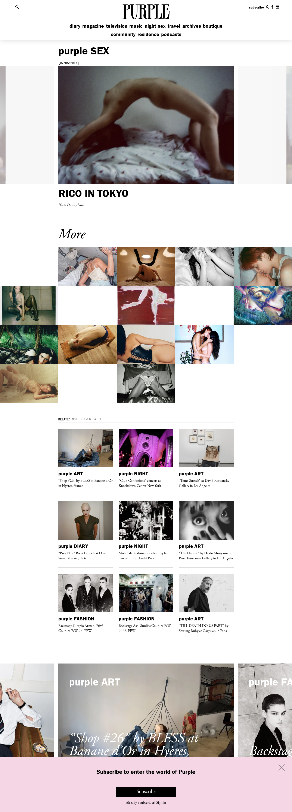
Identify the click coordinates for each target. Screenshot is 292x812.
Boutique (213, 26)
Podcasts (171, 34)
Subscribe (146, 791)
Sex (162, 26)
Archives (191, 26)
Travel (174, 26)
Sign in (161, 802)
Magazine (93, 26)
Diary (74, 26)
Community (123, 34)
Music (136, 26)
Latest (98, 419)
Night (150, 26)
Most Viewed (81, 419)
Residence (148, 34)
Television (116, 26)
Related (64, 419)
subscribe (256, 7)
